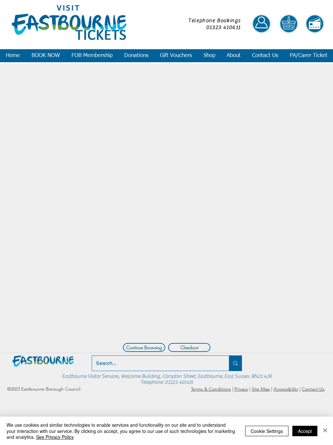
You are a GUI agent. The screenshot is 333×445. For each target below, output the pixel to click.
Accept (305, 431)
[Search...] (235, 363)
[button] (45, 55)
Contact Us (313, 389)
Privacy (241, 389)
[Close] (325, 431)
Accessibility (285, 389)
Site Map (261, 389)
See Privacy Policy (55, 437)
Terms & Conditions (211, 389)
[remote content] (166, 201)
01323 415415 (179, 382)
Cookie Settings (267, 431)
